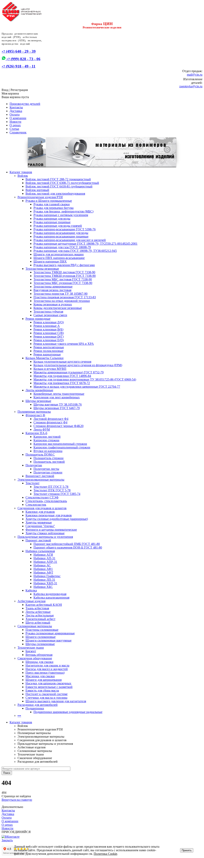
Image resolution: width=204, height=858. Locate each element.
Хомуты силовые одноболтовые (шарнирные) (57, 519)
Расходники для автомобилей (38, 704)
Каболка (31, 590)
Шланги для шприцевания (44, 679)
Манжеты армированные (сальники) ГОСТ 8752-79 (68, 372)
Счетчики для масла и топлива (46, 697)
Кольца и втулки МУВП (49, 368)
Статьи (14, 128)
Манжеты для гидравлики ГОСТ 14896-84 (62, 376)
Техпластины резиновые (42, 268)
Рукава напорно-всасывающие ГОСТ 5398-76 (64, 229)
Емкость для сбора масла (42, 690)
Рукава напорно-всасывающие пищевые (60, 236)
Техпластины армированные (53, 286)
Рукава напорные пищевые (52, 222)
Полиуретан (34, 465)
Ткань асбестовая (37, 608)
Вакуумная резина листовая (52, 290)
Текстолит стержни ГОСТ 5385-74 (56, 494)
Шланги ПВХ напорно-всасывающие (59, 258)
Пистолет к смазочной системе (47, 694)
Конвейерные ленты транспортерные (58, 393)
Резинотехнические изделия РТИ (40, 197)
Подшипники (35, 708)
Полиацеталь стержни (48, 458)
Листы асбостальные (40, 615)
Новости (15, 121)
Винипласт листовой (40, 476)
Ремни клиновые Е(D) (48, 340)
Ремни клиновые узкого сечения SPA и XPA (63, 343)
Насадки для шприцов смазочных (48, 683)
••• (19, 715)
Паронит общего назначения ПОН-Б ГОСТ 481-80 (67, 547)
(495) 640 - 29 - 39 (19, 51)
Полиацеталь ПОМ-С (40, 454)
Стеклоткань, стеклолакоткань (46, 501)
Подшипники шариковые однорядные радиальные (67, 712)
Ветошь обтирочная (39, 654)
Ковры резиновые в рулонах (52, 304)
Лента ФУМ (41, 429)
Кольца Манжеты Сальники (45, 358)
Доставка (16, 111)
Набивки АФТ (43, 572)
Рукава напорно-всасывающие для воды (60, 233)
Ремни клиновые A (46, 326)
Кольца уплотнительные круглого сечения (62, 361)
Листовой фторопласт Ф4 (50, 418)
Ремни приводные (38, 318)
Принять (187, 850)
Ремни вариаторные (47, 354)
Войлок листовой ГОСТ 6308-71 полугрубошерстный (62, 183)
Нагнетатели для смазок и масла (47, 665)
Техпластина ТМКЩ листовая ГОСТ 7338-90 (64, 272)
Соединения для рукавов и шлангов (42, 508)
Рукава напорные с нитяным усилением (60, 215)
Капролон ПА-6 (36, 433)
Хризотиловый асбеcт (40, 619)
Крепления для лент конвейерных (56, 397)
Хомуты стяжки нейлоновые (45, 533)
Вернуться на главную (17, 799)
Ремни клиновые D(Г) (48, 336)
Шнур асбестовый (38, 622)
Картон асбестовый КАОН (44, 604)
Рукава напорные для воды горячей (57, 225)
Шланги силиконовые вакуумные (49, 640)
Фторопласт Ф (35, 415)
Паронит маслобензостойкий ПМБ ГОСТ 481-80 (66, 544)
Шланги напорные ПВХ (50, 261)
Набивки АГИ (43, 554)
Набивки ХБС (43, 586)
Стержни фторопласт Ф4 (50, 422)
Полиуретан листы (46, 469)
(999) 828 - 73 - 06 (23, 59)
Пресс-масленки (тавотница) (45, 672)
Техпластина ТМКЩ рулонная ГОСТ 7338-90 (64, 275)
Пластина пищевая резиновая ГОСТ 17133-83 (64, 297)
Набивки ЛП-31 (44, 579)
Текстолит (32, 483)
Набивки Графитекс (47, 576)
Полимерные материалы (34, 411)
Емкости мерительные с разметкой (49, 687)
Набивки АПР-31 (45, 561)
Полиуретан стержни (47, 472)
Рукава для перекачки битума (53, 208)
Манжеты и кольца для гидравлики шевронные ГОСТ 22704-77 (76, 386)
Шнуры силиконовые (40, 644)
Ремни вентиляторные (48, 347)
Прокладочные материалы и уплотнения (45, 536)
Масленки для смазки (40, 676)
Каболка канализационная (51, 597)
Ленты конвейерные (39, 390)
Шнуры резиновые (38, 401)
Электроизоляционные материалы (41, 479)
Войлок (23, 175)
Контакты (16, 107)
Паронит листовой (38, 540)
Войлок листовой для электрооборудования (55, 193)
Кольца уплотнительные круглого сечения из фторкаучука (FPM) (77, 365)
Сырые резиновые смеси (50, 315)
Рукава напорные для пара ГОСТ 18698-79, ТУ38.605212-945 (75, 250)
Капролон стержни (46, 440)
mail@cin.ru (194, 74)
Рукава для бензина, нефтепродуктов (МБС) (63, 211)
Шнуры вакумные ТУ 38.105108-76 (57, 404)
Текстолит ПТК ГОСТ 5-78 (52, 490)
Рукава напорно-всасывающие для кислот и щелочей (69, 240)
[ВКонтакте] (11, 836)
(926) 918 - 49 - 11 (18, 66)
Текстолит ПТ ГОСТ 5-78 (50, 486)
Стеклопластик (36, 504)
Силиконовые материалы (35, 626)
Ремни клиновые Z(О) (48, 322)
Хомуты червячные (39, 522)
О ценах (15, 125)
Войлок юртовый (37, 190)
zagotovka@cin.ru (190, 86)
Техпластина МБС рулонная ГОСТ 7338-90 (62, 283)
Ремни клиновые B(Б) (48, 329)
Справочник (18, 132)
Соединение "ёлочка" (40, 526)
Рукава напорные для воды (51, 218)
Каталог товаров (21, 172)
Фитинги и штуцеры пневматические (51, 529)
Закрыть (7, 840)
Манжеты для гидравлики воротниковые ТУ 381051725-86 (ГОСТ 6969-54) (84, 379)
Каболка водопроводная (49, 594)
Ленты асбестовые (38, 612)
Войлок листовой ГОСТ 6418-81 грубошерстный (59, 186)
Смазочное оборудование (35, 658)
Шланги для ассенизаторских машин (58, 254)
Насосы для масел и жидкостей (47, 669)
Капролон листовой (47, 436)
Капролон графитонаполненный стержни (61, 447)
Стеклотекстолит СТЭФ (42, 497)
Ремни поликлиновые (48, 351)
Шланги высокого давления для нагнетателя (56, 701)
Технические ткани (31, 647)
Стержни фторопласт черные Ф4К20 (58, 426)
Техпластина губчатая (48, 311)
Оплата (15, 114)
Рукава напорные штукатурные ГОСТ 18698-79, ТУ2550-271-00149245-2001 (85, 243)
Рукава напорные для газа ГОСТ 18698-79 (62, 247)
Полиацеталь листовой (49, 461)
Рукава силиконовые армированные (50, 633)
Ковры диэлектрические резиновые (57, 308)
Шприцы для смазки (39, 662)
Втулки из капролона (47, 451)
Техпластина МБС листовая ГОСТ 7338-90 (62, 279)
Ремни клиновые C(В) (48, 333)
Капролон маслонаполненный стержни (60, 443)
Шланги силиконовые (41, 637)
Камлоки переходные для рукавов (49, 515)
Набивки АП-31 (44, 558)
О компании (18, 118)
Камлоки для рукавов (40, 511)
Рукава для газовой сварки (51, 204)
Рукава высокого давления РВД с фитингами (64, 265)
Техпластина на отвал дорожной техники (61, 300)
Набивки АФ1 (43, 569)
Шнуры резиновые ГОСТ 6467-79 (56, 408)
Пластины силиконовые (42, 629)
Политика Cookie (105, 853)
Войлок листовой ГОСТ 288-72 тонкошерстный (58, 179)
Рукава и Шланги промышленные (49, 200)
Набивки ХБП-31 (45, 583)
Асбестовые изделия (31, 601)
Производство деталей (25, 103)
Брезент (31, 651)
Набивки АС (42, 565)
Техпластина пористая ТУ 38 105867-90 (60, 293)
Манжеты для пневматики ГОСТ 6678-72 (61, 383)
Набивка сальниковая (40, 551)
